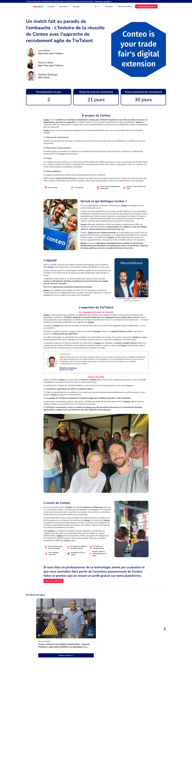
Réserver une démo (125, 6)
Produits (51, 6)
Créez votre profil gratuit (53, 581)
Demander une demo (102, 1)
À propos (76, 6)
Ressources (63, 6)
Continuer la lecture (65, 655)
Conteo (46, 120)
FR (98, 6)
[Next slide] (164, 629)
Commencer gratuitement (146, 6)
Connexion (109, 6)
